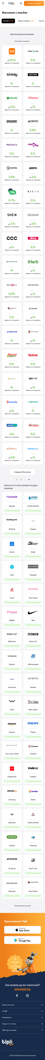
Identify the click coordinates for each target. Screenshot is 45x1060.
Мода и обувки (26, 21)
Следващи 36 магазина (22, 472)
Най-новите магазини (22, 41)
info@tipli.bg (22, 989)
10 (29, 479)
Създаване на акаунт (34, 3)
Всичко (8, 21)
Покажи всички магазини (22, 906)
